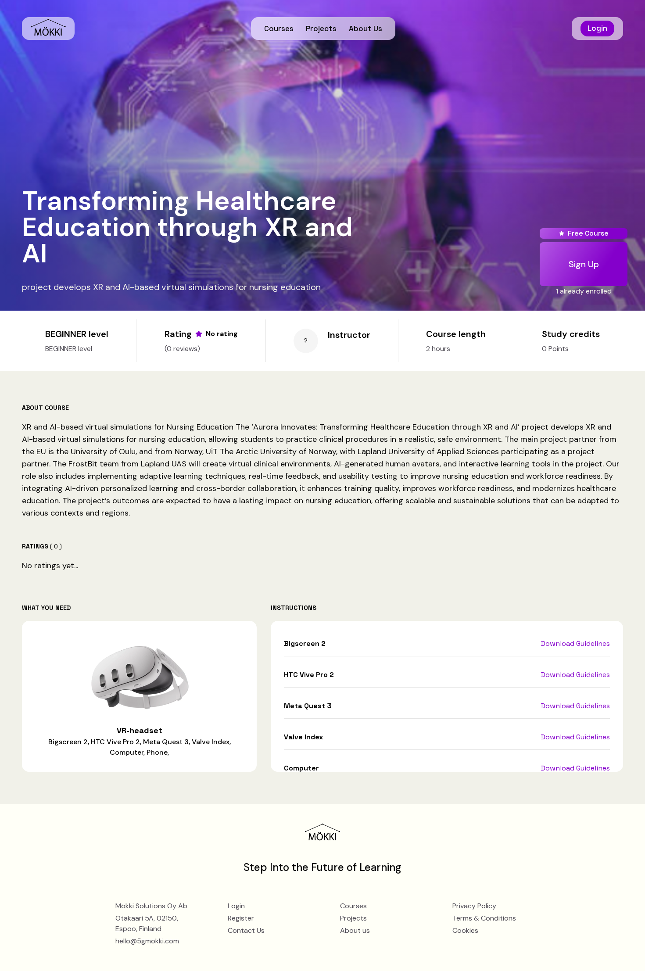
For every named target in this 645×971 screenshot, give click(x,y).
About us (355, 930)
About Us (365, 28)
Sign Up (584, 264)
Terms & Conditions (484, 918)
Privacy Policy (474, 905)
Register (241, 918)
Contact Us (246, 930)
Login (597, 28)
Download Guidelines (575, 643)
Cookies (465, 930)
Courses (279, 28)
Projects (321, 28)
